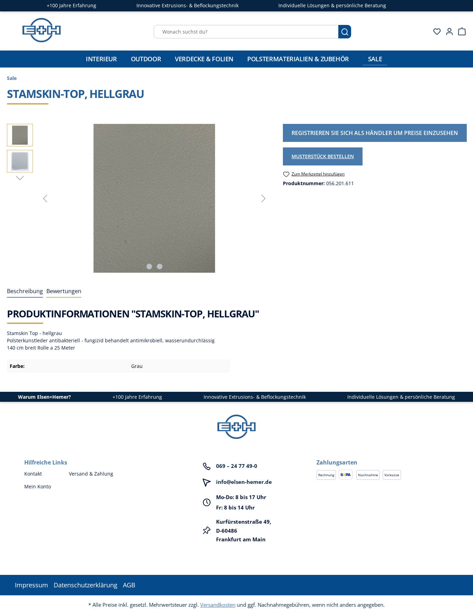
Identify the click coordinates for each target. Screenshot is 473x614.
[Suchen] (344, 31)
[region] (138, 198)
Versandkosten (217, 604)
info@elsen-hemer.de (244, 481)
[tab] (25, 291)
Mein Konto (37, 486)
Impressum (31, 585)
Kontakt (33, 473)
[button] (382, 455)
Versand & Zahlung (91, 473)
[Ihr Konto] (447, 31)
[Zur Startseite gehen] (41, 30)
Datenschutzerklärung (85, 585)
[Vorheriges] (45, 198)
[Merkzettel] (435, 31)
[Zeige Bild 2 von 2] (159, 266)
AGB (129, 585)
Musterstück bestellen (323, 156)
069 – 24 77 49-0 (236, 465)
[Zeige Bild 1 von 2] (149, 266)
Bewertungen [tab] (63, 291)
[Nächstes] (263, 198)
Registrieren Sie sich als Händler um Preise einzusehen (375, 133)
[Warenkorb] (460, 31)
